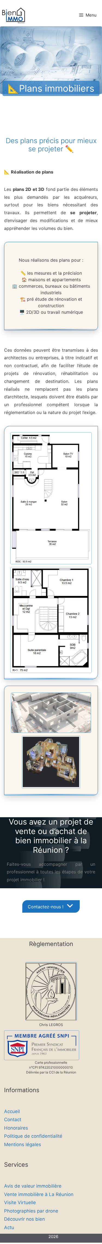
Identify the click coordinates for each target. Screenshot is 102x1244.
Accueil (12, 1111)
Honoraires (16, 1128)
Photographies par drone (31, 1211)
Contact (12, 1119)
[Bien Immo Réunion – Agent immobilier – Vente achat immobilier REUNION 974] (14, 16)
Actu (9, 1227)
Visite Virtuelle (20, 1202)
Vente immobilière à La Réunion (38, 1194)
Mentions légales (22, 1144)
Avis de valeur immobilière (32, 1186)
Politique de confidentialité (33, 1136)
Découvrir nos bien (24, 1219)
